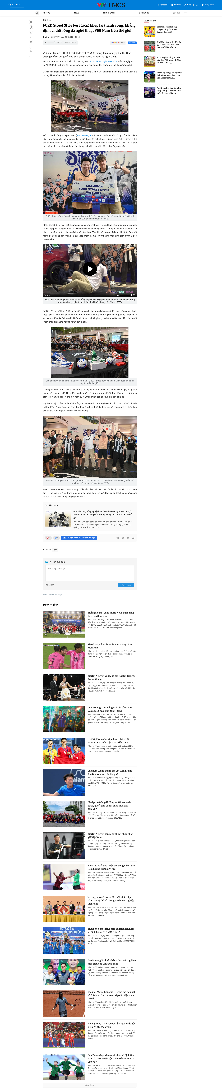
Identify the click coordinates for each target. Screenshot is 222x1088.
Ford (55, 549)
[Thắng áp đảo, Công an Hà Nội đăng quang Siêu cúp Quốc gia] (64, 624)
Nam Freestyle (84, 135)
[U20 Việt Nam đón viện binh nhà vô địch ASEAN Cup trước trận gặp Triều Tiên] (64, 751)
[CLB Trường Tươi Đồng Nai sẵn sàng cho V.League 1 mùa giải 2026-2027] (64, 719)
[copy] (31, 27)
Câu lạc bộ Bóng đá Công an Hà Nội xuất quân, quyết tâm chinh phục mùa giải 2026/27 (109, 805)
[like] (31, 22)
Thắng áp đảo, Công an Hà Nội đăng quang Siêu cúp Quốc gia (111, 614)
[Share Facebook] (117, 537)
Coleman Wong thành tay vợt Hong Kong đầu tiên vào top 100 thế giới (110, 772)
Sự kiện (176, 13)
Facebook (164, 5)
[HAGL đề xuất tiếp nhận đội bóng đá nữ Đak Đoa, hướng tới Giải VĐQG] (64, 877)
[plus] (31, 47)
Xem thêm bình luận (52, 594)
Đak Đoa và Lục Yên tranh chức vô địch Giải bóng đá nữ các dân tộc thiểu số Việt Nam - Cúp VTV (111, 1058)
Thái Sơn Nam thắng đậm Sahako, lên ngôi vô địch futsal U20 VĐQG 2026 (111, 930)
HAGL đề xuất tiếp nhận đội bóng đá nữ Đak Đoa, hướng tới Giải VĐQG (111, 867)
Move (76, 13)
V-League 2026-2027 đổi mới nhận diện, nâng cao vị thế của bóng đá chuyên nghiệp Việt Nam (111, 900)
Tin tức (46, 13)
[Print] (31, 42)
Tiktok (189, 5)
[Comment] (31, 33)
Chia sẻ (132, 43)
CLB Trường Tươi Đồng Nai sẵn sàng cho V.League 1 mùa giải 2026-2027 (110, 709)
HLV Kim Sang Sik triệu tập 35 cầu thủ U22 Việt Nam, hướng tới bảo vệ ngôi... (169, 44)
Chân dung (144, 13)
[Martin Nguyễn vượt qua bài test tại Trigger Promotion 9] (64, 687)
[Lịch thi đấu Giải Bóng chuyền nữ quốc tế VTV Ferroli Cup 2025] (149, 31)
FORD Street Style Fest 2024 (103, 61)
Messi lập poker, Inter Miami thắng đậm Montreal (110, 646)
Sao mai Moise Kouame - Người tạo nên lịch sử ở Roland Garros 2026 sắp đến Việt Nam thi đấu (112, 995)
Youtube (177, 5)
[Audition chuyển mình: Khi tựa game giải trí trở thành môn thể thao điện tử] (149, 92)
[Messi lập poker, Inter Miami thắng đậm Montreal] (64, 656)
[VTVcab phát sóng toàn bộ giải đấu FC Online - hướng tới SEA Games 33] (149, 61)
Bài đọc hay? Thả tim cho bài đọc (81, 538)
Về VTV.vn (16, 5)
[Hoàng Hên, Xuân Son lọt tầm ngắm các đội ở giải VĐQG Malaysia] (64, 1035)
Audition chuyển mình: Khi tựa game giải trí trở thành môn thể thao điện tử (169, 90)
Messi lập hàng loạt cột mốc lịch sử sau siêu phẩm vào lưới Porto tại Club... (169, 75)
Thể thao (47, 20)
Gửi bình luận (126, 585)
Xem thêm (89, 1085)
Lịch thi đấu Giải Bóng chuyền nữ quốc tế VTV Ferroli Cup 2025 (167, 29)
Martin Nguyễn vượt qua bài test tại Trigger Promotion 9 (111, 678)
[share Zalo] (122, 537)
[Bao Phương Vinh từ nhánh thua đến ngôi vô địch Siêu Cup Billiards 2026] (64, 972)
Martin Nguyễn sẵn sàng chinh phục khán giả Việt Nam (110, 836)
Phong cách (109, 13)
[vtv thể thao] (111, 4)
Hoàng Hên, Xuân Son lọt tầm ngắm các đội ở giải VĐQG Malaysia (111, 1025)
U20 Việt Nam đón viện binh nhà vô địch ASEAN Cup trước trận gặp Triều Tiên (109, 741)
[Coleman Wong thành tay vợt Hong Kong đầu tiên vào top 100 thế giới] (64, 782)
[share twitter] (128, 537)
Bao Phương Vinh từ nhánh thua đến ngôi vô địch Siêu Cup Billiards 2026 (112, 962)
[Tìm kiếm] (197, 4)
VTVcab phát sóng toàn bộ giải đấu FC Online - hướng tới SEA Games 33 (169, 60)
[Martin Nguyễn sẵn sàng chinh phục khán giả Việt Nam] (64, 845)
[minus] (31, 55)
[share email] (133, 537)
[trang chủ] (37, 13)
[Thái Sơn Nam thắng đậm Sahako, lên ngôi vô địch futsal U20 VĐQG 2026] (64, 940)
